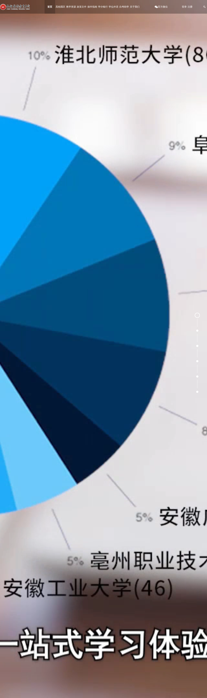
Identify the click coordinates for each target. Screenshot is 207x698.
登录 (184, 6)
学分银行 (103, 6)
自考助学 (124, 6)
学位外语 (113, 6)
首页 (49, 6)
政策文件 (82, 6)
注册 (190, 6)
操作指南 (92, 6)
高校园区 (60, 6)
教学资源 (71, 6)
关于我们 (135, 6)
